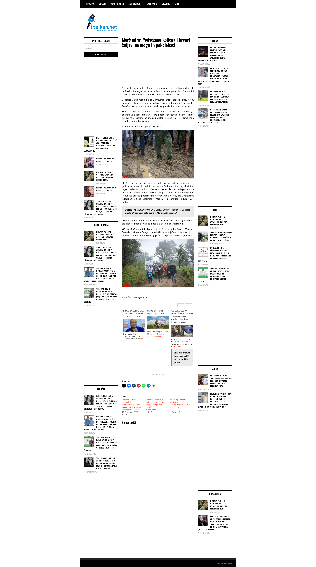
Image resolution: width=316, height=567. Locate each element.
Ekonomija (152, 3)
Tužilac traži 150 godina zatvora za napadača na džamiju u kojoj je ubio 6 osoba (181, 315)
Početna (90, 3)
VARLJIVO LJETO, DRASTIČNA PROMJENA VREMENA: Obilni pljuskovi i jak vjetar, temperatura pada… (158, 316)
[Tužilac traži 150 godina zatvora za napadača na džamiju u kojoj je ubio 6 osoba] (182, 327)
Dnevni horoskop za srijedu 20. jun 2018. (131, 312)
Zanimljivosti (135, 3)
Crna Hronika (117, 3)
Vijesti (102, 3)
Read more (133, 336)
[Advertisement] (187, 17)
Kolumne (166, 3)
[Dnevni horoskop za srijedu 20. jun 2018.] (134, 322)
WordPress (228, 563)
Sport (178, 3)
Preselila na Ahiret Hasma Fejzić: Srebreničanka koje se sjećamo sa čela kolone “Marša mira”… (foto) (131, 405)
